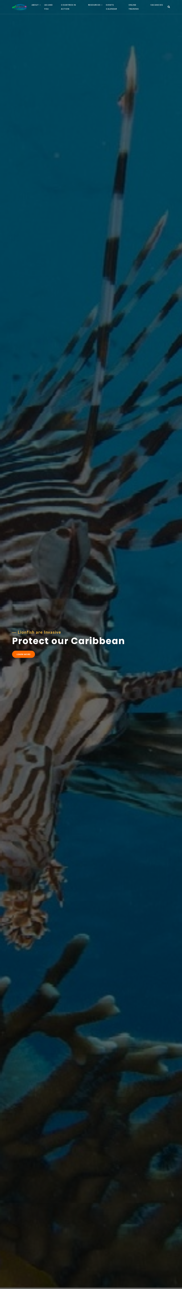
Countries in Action (68, 7)
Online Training (134, 7)
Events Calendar (111, 7)
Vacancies (156, 5)
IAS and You (48, 7)
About (35, 5)
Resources (94, 5)
